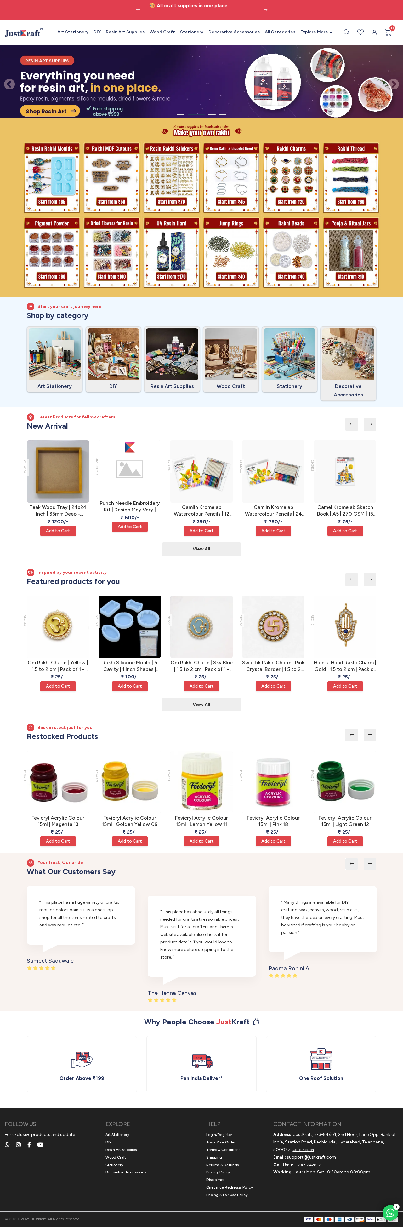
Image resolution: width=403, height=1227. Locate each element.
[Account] (374, 32)
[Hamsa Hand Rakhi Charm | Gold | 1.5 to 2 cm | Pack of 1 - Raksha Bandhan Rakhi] (345, 627)
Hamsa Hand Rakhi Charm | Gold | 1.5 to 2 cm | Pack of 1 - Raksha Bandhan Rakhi (345, 666)
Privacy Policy (218, 1172)
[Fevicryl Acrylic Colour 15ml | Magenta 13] (58, 782)
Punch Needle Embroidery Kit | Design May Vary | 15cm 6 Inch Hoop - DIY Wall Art (130, 506)
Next (390, 81)
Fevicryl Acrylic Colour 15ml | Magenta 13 (57, 821)
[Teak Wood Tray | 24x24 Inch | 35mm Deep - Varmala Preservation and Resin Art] (58, 471)
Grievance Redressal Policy (229, 1187)
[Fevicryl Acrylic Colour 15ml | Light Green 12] (345, 782)
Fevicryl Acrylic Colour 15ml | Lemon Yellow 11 (201, 821)
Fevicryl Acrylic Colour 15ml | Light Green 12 (345, 821)
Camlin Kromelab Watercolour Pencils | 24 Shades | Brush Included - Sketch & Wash (273, 510)
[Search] (346, 32)
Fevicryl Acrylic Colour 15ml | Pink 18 (273, 821)
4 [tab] (222, 114)
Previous (6, 81)
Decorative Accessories (234, 32)
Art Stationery (72, 32)
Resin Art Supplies (125, 32)
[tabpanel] (201, 81)
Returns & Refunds (222, 1165)
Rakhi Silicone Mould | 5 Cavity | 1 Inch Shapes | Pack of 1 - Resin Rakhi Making (129, 666)
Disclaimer (215, 1180)
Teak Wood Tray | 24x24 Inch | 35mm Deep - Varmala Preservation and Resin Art (58, 510)
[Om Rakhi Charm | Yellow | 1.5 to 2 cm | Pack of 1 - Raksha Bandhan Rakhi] (58, 627)
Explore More (314, 32)
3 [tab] (212, 114)
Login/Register (219, 1134)
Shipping (214, 1157)
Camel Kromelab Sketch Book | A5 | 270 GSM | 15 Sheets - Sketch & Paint (345, 510)
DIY (97, 32)
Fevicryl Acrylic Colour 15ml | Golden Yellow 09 (130, 821)
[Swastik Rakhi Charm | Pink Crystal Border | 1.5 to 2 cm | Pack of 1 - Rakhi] (273, 627)
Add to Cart (58, 530)
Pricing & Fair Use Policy (226, 1195)
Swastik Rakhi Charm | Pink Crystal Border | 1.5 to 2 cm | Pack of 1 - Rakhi (273, 666)
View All (201, 549)
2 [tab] (193, 114)
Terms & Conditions (223, 1150)
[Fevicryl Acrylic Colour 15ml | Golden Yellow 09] (130, 782)
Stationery (191, 32)
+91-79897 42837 (305, 1165)
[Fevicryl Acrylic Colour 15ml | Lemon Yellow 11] (201, 782)
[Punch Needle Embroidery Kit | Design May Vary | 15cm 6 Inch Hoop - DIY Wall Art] (130, 469)
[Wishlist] (360, 32)
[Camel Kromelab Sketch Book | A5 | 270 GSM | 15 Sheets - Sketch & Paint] (345, 471)
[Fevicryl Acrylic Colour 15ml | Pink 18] (273, 782)
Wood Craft (162, 32)
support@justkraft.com (311, 1157)
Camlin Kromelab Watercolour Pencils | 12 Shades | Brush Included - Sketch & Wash (201, 510)
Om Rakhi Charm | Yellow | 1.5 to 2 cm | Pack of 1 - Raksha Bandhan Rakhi (58, 666)
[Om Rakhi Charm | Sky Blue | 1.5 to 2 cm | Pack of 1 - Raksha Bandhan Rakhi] (201, 627)
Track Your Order (221, 1142)
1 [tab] (180, 114)
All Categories (280, 32)
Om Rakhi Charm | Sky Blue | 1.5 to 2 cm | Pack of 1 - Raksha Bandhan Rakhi (202, 666)
